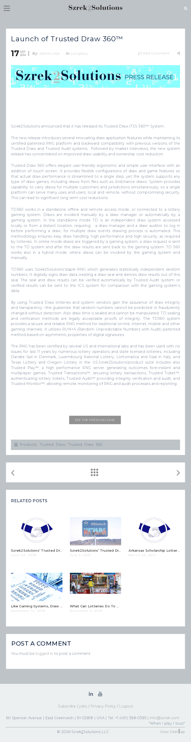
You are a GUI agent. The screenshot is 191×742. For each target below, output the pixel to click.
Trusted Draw (52, 444)
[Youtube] (100, 694)
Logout (126, 706)
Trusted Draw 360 (85, 444)
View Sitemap (172, 732)
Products (28, 444)
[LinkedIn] (91, 694)
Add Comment (156, 53)
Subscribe (67, 706)
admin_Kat (50, 53)
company (79, 53)
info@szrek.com (165, 718)
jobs (83, 706)
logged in (44, 653)
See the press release (95, 420)
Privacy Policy (103, 706)
